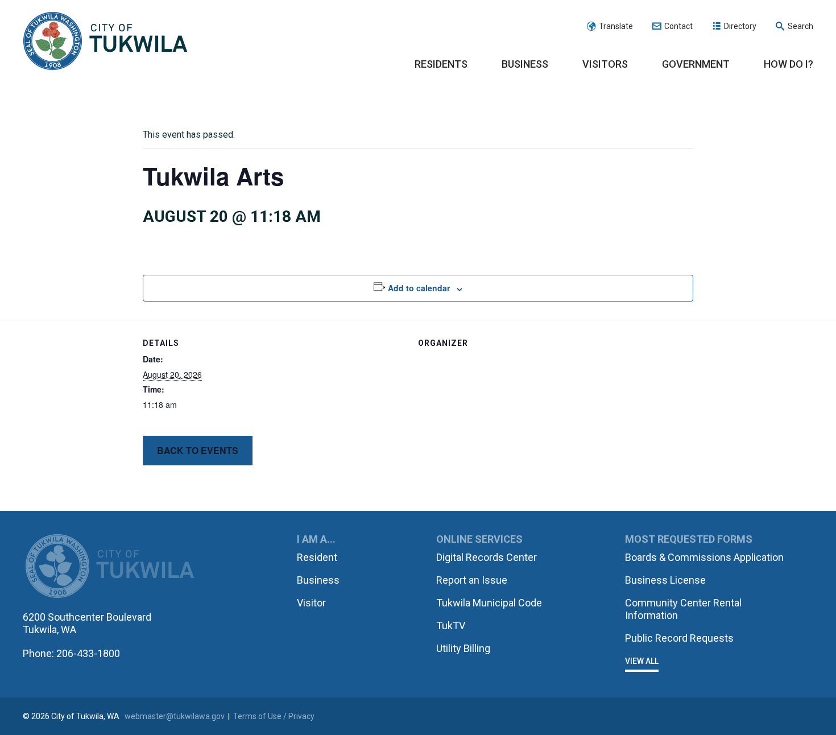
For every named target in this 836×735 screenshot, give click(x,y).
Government (696, 64)
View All (642, 661)
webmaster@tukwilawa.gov (175, 716)
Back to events (197, 450)
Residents (441, 64)
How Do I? (788, 64)
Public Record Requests (679, 638)
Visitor (311, 603)
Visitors (605, 64)
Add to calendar (419, 288)
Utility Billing (463, 648)
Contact (678, 26)
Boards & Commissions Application (704, 557)
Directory (740, 26)
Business (525, 64)
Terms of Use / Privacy (273, 716)
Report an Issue (471, 580)
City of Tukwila (105, 41)
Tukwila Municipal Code (489, 603)
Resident (317, 557)
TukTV (450, 625)
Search (800, 26)
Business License (665, 580)
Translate (616, 26)
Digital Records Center (486, 557)
